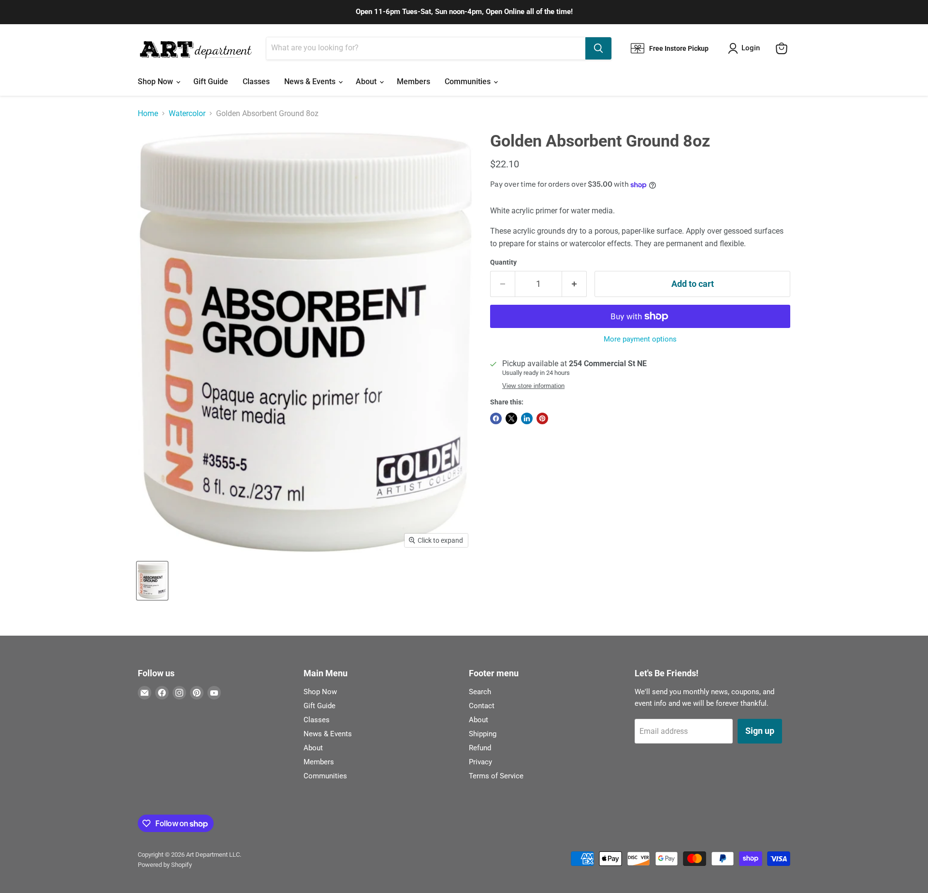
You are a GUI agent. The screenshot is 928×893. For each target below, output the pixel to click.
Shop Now (156, 81)
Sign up (759, 731)
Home (148, 113)
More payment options (640, 339)
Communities (469, 81)
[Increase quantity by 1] (574, 284)
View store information (533, 386)
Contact (481, 705)
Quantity (503, 262)
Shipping (482, 733)
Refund (480, 748)
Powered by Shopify (165, 864)
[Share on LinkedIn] (527, 418)
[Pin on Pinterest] (542, 418)
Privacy (480, 762)
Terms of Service (496, 776)
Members (413, 81)
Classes (256, 81)
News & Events (310, 81)
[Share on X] (511, 418)
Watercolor (187, 113)
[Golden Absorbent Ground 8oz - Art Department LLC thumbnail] (152, 581)
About (367, 81)
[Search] (598, 48)
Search (480, 691)
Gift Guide (210, 81)
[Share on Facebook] (496, 418)
